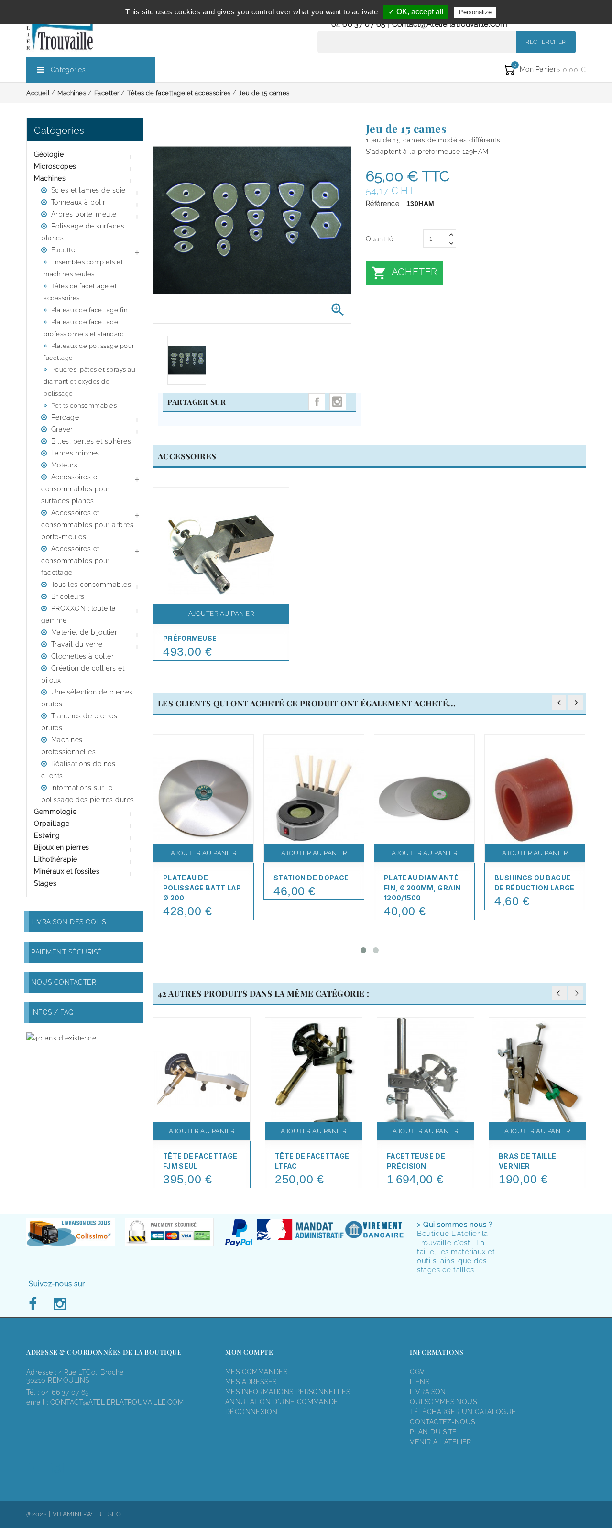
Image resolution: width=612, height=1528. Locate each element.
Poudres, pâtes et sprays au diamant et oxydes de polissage (89, 381)
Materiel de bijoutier (84, 632)
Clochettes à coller (82, 656)
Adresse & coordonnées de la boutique (104, 1351)
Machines (50, 178)
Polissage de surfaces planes (82, 232)
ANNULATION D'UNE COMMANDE (282, 1402)
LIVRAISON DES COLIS (68, 922)
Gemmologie (55, 811)
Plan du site (433, 1432)
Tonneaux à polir (78, 202)
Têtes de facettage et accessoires (80, 292)
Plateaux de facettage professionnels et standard (84, 327)
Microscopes (55, 166)
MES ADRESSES (251, 1382)
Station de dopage (311, 878)
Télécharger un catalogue (463, 1412)
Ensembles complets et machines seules (83, 268)
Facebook (35, 1304)
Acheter (404, 273)
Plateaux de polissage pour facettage (89, 351)
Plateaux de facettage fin (89, 310)
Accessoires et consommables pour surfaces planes (75, 489)
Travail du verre (77, 644)
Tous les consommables (91, 584)
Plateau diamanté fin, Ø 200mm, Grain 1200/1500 (422, 888)
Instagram (338, 402)
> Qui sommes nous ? (454, 1224)
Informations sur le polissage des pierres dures (87, 793)
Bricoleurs (68, 596)
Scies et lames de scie (88, 190)
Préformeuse (190, 638)
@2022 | (39, 1513)
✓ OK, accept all (416, 12)
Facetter (64, 250)
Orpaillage (51, 823)
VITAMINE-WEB (77, 1513)
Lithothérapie (55, 859)
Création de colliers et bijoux (82, 674)
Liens (419, 1382)
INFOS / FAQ (52, 1012)
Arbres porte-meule (84, 214)
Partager (317, 402)
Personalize (475, 12)
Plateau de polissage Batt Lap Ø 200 (202, 888)
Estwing (47, 835)
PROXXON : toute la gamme (78, 614)
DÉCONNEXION (251, 1412)
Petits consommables (84, 405)
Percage (65, 417)
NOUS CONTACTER (63, 982)
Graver (62, 429)
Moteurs (64, 465)
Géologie (49, 154)
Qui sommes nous (443, 1402)
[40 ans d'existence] (61, 1038)
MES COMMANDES (256, 1372)
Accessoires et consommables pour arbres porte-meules (87, 525)
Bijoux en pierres (61, 847)
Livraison (428, 1392)
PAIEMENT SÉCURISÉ (66, 952)
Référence (383, 203)
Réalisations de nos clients (78, 770)
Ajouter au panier (221, 613)
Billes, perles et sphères (91, 441)
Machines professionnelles (68, 746)
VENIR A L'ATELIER (440, 1442)
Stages (45, 883)
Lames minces (75, 453)
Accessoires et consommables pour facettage (75, 560)
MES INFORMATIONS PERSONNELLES (287, 1392)
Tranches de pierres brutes (79, 722)
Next (575, 993)
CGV (417, 1372)
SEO (114, 1513)
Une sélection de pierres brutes (87, 698)
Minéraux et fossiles (66, 871)
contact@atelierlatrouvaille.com (449, 24)
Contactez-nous (442, 1422)
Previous (559, 993)
